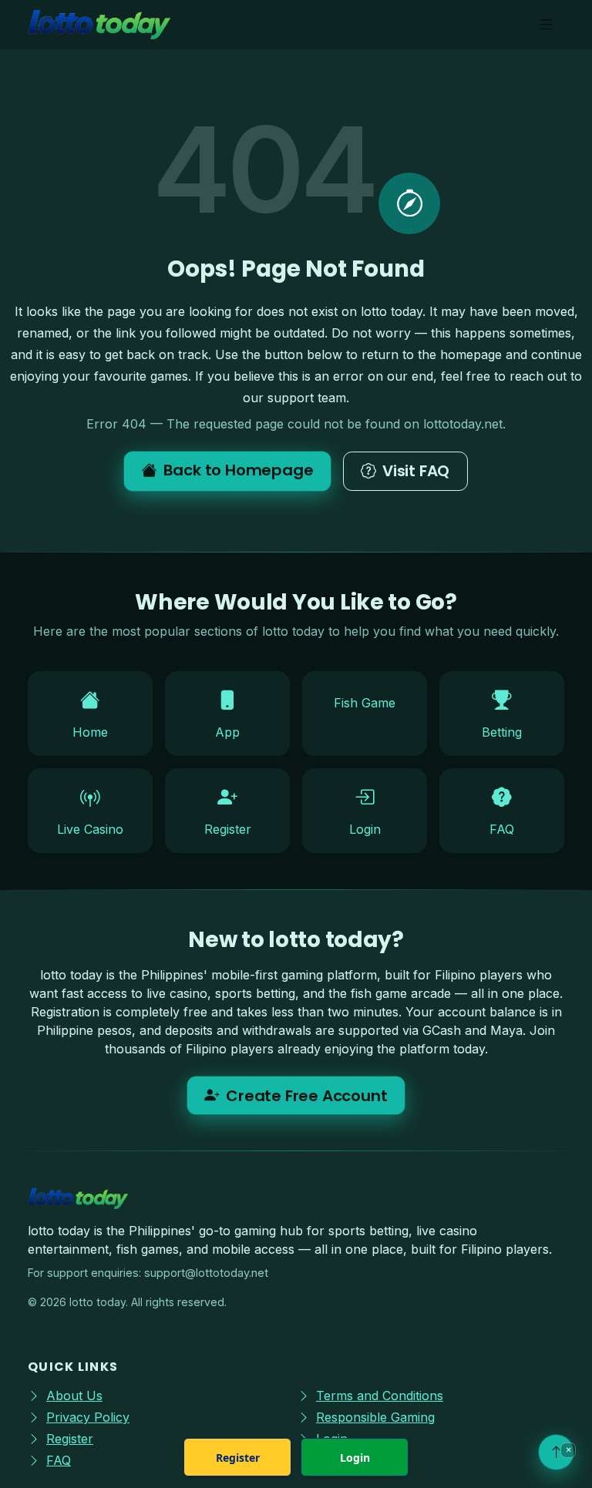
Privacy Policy (88, 1417)
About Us (74, 1395)
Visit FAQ (415, 471)
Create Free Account (306, 1096)
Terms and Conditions (379, 1395)
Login (355, 1457)
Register (238, 1457)
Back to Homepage (238, 470)
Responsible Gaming (375, 1417)
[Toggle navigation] (546, 25)
